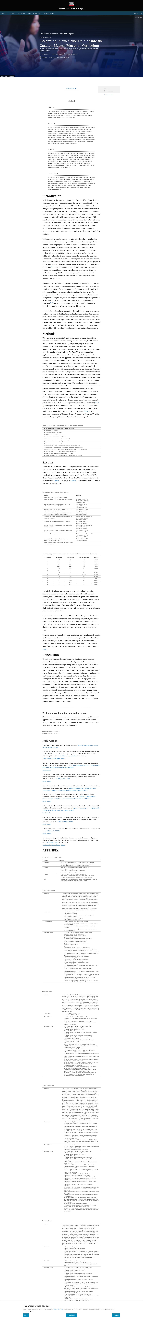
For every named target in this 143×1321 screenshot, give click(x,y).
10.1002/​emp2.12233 (51, 842)
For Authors (12, 13)
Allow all (117, 1315)
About (29, 13)
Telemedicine (44, 54)
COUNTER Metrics (58, 1309)
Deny (26, 1315)
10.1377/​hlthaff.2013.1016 (65, 821)
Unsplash (12, 76)
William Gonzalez (45, 51)
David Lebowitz (71, 49)
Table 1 (57, 481)
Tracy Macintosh (81, 49)
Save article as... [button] (71, 88)
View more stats (108, 95)
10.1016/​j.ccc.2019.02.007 (52, 831)
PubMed (63, 758)
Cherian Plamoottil (92, 49)
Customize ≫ (72, 1315)
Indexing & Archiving (49, 13)
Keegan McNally (53, 49)
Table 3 (73, 481)
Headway (7, 76)
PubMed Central (55, 758)
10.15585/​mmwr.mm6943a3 (68, 756)
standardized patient (71, 54)
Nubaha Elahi (44, 49)
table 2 (45, 649)
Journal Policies (37, 13)
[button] (71, 440)
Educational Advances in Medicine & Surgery (57, 34)
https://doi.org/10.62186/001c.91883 (59, 57)
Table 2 (87, 411)
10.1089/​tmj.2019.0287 (63, 779)
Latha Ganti (62, 49)
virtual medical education (57, 54)
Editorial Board (21, 13)
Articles (3, 13)
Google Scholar (47, 758)
